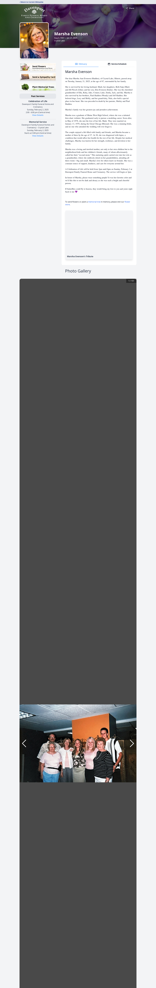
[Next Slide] (131, 743)
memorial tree (94, 202)
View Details (37, 115)
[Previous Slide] (24, 743)
